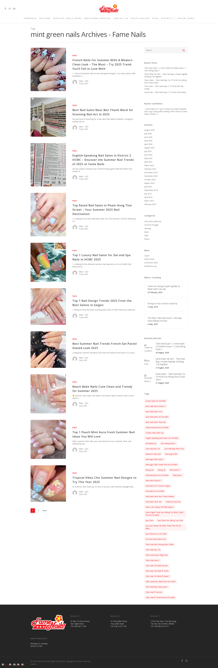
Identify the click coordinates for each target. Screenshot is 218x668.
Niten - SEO (83, 81)
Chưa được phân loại (152, 221)
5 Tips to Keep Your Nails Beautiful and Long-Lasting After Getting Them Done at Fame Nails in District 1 (165, 111)
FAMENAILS (30, 18)
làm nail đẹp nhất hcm (174, 448)
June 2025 (148, 155)
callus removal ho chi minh (157, 427)
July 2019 (148, 193)
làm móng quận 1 (168, 443)
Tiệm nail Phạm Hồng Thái (157, 555)
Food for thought (151, 225)
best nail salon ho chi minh (157, 417)
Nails (74, 55)
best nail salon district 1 (156, 406)
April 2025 (148, 162)
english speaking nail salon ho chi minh (162, 438)
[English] (11, 664)
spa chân (149, 520)
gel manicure (151, 443)
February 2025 (150, 169)
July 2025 (148, 151)
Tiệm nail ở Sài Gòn (154, 592)
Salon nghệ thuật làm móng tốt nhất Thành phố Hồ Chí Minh (164, 513)
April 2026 (148, 144)
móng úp (161, 470)
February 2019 (150, 204)
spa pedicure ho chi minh (156, 534)
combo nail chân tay (155, 433)
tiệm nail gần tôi (153, 550)
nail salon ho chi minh (155, 491)
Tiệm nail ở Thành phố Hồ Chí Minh (160, 597)
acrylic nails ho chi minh (156, 401)
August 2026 (149, 130)
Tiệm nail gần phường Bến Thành (160, 544)
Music (146, 232)
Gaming (147, 228)
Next (45, 510)
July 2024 (148, 186)
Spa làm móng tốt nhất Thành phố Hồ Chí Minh (163, 527)
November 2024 (151, 176)
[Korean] (19, 664)
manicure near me (153, 454)
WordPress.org (150, 266)
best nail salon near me (156, 422)
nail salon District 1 (154, 480)
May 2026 (148, 140)
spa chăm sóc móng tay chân (170, 520)
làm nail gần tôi (153, 448)
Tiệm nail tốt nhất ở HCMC (157, 571)
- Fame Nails (149, 109)
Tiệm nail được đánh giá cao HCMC (161, 581)
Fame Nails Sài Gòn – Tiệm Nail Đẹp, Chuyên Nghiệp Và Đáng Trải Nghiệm (165, 75)
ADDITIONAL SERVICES (97, 18)
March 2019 (149, 201)
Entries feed (149, 259)
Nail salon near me (153, 502)
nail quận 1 (177, 475)
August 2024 (149, 183)
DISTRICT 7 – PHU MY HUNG (177, 18)
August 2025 (149, 148)
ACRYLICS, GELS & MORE (67, 18)
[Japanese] (15, 664)
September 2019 (151, 190)
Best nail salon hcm (154, 411)
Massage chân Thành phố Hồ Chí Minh (161, 464)
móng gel (150, 470)
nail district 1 (175, 470)
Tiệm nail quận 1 (153, 560)
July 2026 (148, 133)
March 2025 (149, 165)
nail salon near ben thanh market (160, 496)
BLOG (156, 18)
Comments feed (151, 262)
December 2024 (150, 172)
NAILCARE (45, 18)
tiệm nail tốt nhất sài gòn (157, 565)
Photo (146, 239)
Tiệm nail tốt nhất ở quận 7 (158, 576)
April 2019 (148, 197)
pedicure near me (173, 502)
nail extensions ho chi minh (157, 475)
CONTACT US (120, 18)
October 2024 (150, 179)
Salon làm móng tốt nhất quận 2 (160, 507)
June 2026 (148, 137)
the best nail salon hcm (156, 539)
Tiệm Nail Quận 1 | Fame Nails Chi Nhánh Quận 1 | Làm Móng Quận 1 (165, 69)
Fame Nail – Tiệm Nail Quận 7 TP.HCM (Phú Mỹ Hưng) (163, 87)
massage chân (171, 454)
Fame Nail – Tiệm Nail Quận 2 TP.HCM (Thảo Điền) (165, 92)
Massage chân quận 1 (155, 459)
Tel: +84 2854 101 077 (160, 626)
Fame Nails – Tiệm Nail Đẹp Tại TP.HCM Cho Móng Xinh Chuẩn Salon (165, 81)
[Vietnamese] (23, 664)
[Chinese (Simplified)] (5, 664)
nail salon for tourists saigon (158, 486)
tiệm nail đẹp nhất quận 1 (157, 587)
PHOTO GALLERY (140, 18)
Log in (146, 255)
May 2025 (148, 158)
